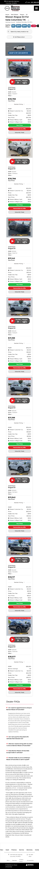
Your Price (19, 125)
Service (21, 850)
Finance (14, 850)
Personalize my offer (19, 129)
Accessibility (30, 860)
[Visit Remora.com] (30, 865)
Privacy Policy (21, 860)
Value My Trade (19, 132)
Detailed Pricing (18, 104)
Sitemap (14, 860)
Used (7, 850)
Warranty (29, 850)
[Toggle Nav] (36, 8)
